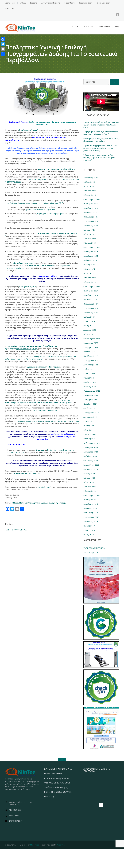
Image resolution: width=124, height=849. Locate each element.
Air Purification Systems (50, 3)
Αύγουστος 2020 (90, 469)
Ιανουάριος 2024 (90, 291)
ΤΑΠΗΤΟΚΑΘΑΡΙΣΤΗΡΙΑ (15, 530)
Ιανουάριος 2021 (90, 447)
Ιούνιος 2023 (89, 321)
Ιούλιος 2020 (89, 473)
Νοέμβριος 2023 (90, 299)
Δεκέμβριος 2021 (90, 399)
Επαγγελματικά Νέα (53, 773)
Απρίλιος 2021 (89, 434)
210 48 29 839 (15, 810)
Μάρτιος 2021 (89, 438)
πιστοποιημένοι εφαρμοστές (45, 410)
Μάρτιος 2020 (89, 491)
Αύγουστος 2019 (90, 521)
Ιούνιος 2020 (89, 478)
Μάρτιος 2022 (89, 386)
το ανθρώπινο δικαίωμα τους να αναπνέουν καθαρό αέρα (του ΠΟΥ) (42, 201)
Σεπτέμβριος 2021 (91, 412)
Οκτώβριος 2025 (90, 217)
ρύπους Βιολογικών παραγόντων (40, 209)
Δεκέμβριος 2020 (90, 452)
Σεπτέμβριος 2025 (91, 221)
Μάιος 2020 (88, 482)
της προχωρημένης (31, 347)
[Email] (2, 48)
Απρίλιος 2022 (89, 382)
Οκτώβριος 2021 (90, 408)
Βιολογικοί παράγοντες (39, 179)
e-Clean (23, 3)
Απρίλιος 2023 (89, 330)
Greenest (40, 450)
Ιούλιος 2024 (89, 264)
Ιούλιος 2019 (89, 526)
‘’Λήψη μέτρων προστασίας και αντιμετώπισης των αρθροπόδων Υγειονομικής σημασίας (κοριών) (40, 357)
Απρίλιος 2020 (89, 486)
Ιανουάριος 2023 (90, 343)
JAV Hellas (31, 784)
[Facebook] (117, 14)
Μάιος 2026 (88, 186)
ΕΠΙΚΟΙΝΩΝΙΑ (104, 26)
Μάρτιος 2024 (89, 282)
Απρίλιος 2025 (89, 238)
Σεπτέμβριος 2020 (91, 465)
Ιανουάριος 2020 (90, 499)
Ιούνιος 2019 (89, 530)
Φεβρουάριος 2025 (91, 247)
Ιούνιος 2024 (89, 269)
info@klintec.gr (15, 821)
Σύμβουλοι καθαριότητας (56, 787)
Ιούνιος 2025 (89, 230)
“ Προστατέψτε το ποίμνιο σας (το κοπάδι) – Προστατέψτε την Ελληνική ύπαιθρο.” (99, 157)
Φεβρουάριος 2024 (91, 286)
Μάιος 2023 (88, 325)
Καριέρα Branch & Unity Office (58, 791)
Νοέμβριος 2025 (90, 212)
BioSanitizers (69, 3)
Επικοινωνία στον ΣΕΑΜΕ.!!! (26, 473)
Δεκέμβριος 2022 (90, 347)
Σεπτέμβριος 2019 (91, 517)
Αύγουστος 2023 (90, 312)
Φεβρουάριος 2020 (91, 495)
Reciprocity (49, 796)
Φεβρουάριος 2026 (91, 199)
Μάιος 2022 (88, 378)
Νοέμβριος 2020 (90, 456)
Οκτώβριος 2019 (90, 512)
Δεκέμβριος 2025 (90, 208)
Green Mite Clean (103, 3)
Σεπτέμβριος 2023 (91, 308)
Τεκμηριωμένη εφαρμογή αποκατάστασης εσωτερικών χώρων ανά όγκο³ (100, 132)
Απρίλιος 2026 (89, 190)
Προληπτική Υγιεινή (29, 130)
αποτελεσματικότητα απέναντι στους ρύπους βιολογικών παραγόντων (48, 421)
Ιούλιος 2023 (89, 317)
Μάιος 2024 (88, 273)
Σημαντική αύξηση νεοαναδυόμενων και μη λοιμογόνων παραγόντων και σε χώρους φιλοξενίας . (100, 148)
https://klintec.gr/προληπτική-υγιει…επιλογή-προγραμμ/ (39, 503)
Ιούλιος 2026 (89, 182)
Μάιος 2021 (88, 430)
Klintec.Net (9, 9)
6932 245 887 (15, 815)
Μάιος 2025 (88, 234)
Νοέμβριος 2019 (90, 508)
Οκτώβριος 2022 (90, 356)
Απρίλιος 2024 (89, 277)
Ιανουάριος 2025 (90, 251)
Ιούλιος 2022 (89, 369)
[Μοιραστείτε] (2, 53)
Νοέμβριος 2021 (90, 404)
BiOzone (33, 3)
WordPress (61, 845)
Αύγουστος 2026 (90, 177)
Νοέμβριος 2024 (90, 260)
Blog (117, 26)
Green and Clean (85, 3)
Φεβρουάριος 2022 (91, 391)
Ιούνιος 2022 (89, 373)
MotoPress (34, 845)
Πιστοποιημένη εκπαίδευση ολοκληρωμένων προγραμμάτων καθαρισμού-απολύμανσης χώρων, (39, 401)
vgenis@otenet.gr (45, 487)
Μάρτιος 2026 (89, 195)
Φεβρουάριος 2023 (91, 338)
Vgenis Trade (10, 3)
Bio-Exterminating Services (56, 778)
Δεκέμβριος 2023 (90, 295)
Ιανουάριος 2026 (90, 203)
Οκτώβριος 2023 (90, 304)
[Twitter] (2, 44)
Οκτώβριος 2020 (90, 460)
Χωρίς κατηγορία (90, 552)
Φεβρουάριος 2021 (91, 443)
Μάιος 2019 (88, 534)
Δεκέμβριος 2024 (90, 256)
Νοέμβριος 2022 (90, 351)
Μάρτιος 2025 (89, 243)
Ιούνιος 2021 (89, 425)
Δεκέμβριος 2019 (90, 504)
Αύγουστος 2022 (90, 365)
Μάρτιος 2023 (89, 334)
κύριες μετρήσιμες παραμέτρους (51, 213)
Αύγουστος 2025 (90, 225)
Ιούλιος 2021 (89, 421)
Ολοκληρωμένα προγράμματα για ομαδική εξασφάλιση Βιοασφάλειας (101, 139)
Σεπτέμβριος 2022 (91, 360)
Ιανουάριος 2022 (90, 395)
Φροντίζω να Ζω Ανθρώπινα (57, 782)
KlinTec (75, 26)
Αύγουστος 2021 (90, 417)
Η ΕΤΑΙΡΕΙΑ (88, 26)
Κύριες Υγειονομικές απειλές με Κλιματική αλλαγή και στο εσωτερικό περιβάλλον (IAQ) (101, 125)
